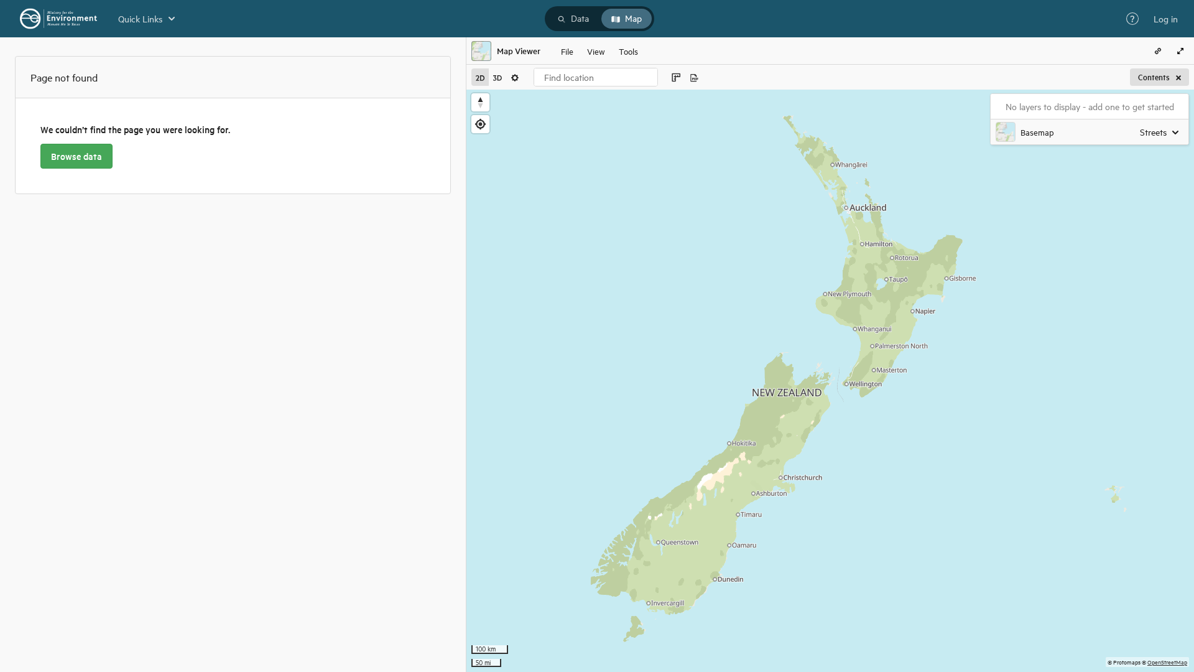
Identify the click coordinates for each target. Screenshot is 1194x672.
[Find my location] (480, 124)
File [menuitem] (567, 51)
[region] (830, 381)
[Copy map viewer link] (1158, 51)
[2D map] (480, 77)
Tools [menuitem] (628, 51)
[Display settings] (515, 77)
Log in (1166, 18)
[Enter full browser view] (1180, 51)
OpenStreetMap (1167, 662)
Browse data (76, 156)
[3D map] (497, 77)
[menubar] (599, 51)
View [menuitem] (596, 51)
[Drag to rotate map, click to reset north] (480, 102)
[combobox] (596, 77)
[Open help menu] (1132, 19)
